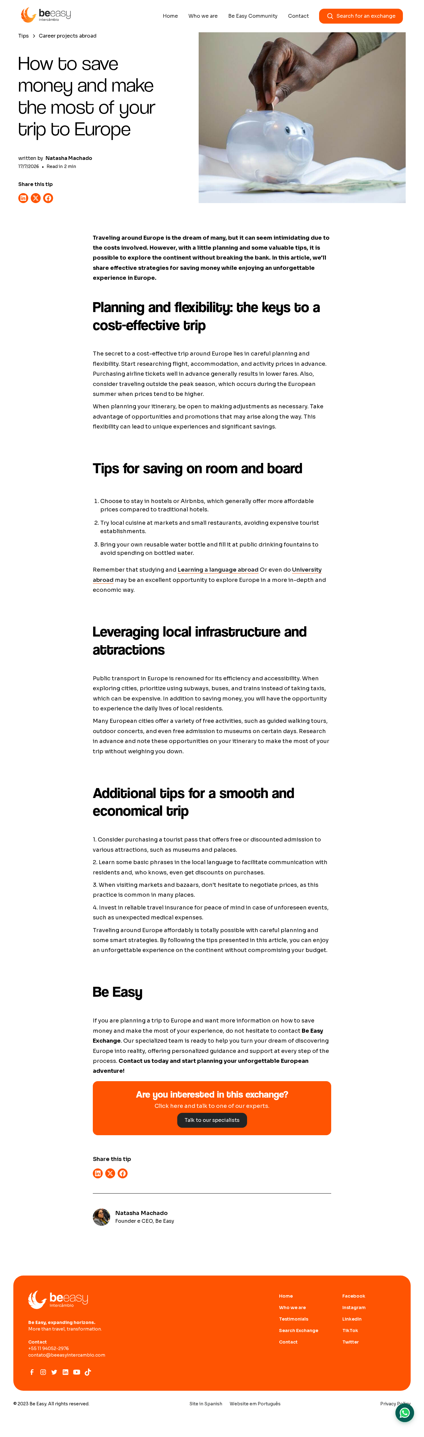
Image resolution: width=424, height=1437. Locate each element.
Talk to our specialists (212, 1120)
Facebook (353, 1296)
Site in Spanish (205, 1404)
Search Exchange (298, 1330)
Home (170, 16)
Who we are (203, 16)
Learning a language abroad (218, 569)
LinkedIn (352, 1319)
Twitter (350, 1342)
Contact (298, 16)
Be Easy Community (252, 16)
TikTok (350, 1330)
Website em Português (255, 1404)
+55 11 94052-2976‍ (48, 1348)
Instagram (354, 1307)
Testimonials (293, 1319)
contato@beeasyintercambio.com (66, 1355)
